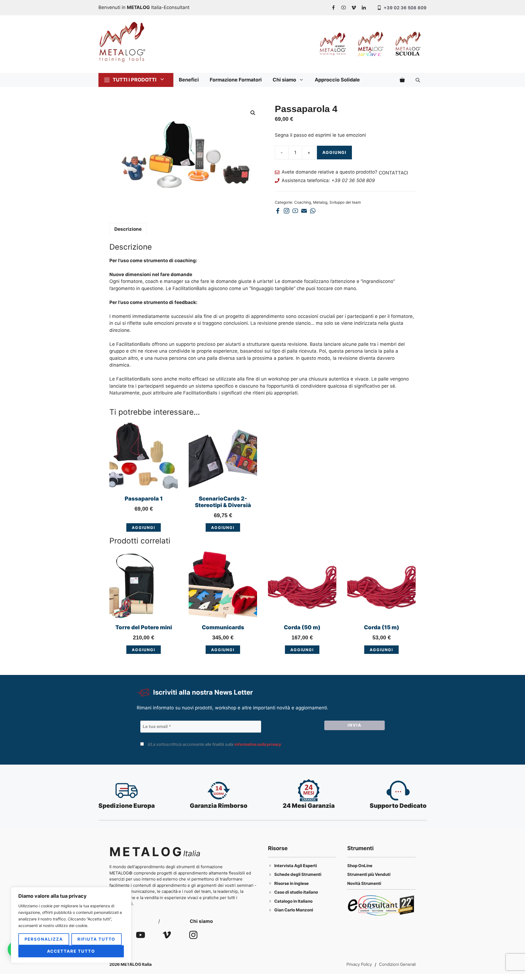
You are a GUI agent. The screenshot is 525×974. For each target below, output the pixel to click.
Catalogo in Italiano (293, 901)
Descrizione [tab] (128, 229)
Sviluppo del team (345, 202)
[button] (253, 113)
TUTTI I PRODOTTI (134, 80)
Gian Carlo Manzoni (293, 909)
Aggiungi (334, 152)
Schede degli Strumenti (297, 874)
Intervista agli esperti (295, 865)
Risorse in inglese (291, 883)
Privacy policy (359, 964)
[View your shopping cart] (402, 80)
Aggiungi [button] (143, 527)
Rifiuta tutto (96, 939)
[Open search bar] (418, 79)
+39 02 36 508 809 (405, 7)
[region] (71, 925)
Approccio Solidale (337, 80)
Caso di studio (288, 892)
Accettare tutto (71, 951)
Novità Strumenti (364, 883)
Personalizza (44, 939)
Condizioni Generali (397, 964)
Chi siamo (284, 80)
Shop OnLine (359, 865)
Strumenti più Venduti (368, 874)
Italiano (310, 892)
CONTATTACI (393, 173)
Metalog (320, 202)
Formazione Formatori (236, 80)
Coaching (302, 202)
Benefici (189, 80)
